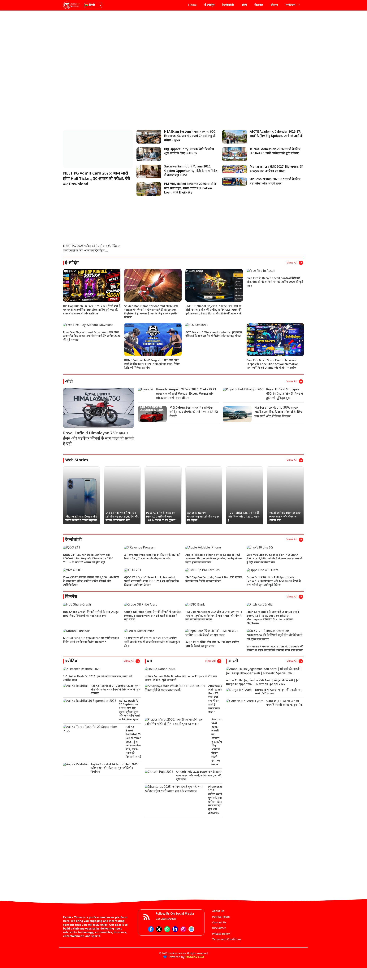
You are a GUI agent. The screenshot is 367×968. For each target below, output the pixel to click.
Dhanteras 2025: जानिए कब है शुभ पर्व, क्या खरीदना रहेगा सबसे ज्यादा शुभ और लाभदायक (215, 800)
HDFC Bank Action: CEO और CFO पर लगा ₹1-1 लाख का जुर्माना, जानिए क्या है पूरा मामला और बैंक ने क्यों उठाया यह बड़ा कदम (213, 615)
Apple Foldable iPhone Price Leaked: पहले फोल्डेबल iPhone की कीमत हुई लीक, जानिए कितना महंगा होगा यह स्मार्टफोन (213, 558)
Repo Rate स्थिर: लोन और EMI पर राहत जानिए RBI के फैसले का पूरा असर (212, 644)
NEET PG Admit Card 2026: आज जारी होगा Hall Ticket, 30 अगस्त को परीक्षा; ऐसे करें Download (96, 179)
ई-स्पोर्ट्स (209, 5)
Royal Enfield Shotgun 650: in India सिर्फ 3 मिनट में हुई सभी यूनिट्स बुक (284, 394)
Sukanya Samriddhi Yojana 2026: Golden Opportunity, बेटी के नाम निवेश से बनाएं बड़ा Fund (191, 171)
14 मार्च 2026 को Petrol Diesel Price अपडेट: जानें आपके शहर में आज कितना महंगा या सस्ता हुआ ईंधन (152, 642)
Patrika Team (221, 917)
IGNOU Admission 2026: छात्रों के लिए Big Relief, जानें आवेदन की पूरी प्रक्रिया (275, 151)
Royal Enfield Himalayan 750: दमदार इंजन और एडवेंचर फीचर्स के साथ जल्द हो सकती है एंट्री (98, 438)
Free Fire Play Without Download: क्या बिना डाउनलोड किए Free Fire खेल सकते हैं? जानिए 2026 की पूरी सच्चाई (91, 336)
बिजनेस (258, 5)
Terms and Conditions (226, 939)
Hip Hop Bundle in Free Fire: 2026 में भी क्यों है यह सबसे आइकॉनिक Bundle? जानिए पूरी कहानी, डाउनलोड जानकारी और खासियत (91, 310)
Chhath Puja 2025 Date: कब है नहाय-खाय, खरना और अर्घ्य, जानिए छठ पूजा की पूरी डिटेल (199, 775)
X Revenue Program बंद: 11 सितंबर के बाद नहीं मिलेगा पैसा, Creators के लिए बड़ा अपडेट (152, 557)
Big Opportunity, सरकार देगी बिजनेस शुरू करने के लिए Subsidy (189, 151)
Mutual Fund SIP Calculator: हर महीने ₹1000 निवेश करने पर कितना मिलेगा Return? (91, 640)
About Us (218, 911)
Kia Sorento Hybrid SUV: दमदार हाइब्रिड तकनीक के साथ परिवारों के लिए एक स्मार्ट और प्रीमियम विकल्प (278, 412)
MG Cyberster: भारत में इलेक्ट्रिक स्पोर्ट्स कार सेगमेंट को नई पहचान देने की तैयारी (194, 412)
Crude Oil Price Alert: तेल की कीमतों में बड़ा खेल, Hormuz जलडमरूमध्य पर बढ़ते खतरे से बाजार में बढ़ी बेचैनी (152, 615)
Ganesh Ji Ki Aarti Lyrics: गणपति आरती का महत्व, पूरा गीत (284, 703)
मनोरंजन (290, 5)
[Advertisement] (183, 41)
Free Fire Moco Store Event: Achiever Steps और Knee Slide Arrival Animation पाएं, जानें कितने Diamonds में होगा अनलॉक (273, 364)
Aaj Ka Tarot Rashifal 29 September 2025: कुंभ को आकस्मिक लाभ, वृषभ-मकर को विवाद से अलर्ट (133, 742)
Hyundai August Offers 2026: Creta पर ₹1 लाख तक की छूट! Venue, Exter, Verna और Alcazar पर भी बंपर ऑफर (186, 394)
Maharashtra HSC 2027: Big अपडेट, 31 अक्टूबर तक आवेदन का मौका (277, 169)
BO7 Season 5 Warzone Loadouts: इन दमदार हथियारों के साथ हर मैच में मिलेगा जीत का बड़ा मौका (213, 334)
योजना (274, 5)
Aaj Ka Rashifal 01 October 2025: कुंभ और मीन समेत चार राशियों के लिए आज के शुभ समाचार (115, 689)
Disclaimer (219, 928)
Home (192, 5)
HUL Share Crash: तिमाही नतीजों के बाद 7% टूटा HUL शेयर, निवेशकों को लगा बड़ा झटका (91, 614)
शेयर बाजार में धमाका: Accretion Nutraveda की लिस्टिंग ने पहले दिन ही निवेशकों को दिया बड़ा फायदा (275, 648)
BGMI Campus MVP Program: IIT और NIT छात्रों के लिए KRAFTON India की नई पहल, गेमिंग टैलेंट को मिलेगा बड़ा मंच (152, 364)
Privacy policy (221, 934)
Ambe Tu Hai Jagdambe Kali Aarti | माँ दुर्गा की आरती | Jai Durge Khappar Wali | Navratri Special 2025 (262, 682)
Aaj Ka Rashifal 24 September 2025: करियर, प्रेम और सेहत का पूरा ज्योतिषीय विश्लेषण (114, 768)
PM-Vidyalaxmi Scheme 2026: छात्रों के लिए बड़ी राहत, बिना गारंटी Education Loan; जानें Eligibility (190, 188)
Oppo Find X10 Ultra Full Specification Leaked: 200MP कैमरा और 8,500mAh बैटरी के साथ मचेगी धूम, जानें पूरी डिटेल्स (274, 581)
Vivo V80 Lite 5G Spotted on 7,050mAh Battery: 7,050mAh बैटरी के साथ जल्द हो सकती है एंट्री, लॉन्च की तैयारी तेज (274, 558)
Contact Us (219, 923)
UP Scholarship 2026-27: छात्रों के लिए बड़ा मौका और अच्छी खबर (275, 181)
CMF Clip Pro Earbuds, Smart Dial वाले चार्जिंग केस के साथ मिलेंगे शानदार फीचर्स (213, 579)
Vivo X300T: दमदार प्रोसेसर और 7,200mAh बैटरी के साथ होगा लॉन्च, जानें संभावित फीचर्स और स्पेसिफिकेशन (91, 581)
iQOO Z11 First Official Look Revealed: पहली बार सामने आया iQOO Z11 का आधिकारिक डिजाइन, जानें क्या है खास (151, 581)
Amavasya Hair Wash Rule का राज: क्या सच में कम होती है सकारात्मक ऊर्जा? (215, 699)
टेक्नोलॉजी (228, 5)
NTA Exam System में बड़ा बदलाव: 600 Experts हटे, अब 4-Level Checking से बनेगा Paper (189, 136)
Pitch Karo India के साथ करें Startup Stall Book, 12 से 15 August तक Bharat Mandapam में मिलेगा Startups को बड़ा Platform (273, 617)
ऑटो (244, 5)
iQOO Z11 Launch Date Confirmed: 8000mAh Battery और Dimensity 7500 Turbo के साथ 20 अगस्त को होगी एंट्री (88, 558)
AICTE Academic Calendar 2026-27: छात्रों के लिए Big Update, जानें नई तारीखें (276, 134)
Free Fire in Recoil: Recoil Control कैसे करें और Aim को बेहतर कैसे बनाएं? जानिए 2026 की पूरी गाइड (275, 282)
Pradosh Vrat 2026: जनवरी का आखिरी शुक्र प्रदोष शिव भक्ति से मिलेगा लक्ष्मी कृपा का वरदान (216, 742)
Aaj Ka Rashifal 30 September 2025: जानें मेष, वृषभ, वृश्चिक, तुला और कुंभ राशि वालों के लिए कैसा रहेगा (129, 710)
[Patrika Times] (71, 5)
